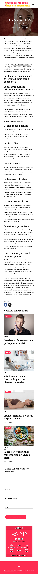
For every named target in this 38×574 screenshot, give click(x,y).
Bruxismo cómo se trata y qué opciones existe (18, 342)
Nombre (8, 490)
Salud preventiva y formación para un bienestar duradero (14, 379)
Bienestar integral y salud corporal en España (18, 417)
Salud (19, 16)
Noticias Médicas (9, 571)
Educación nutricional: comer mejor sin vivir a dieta (17, 455)
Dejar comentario (23, 27)
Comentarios (9, 472)
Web (6, 507)
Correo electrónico (11, 498)
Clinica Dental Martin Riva (21, 64)
